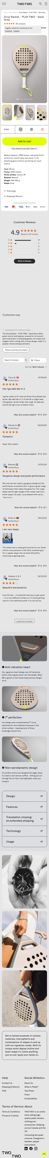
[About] (26, 1149)
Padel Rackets (13, 12)
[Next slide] (43, 112)
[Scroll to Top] (44, 1156)
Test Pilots (29, 1090)
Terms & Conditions (11, 1111)
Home (5, 12)
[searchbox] (13, 360)
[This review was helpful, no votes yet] (39, 414)
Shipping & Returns (11, 1086)
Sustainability (30, 1098)
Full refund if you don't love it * (24, 148)
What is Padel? (31, 1086)
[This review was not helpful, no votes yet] (44, 414)
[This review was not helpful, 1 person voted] (44, 507)
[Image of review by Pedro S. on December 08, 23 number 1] (8, 538)
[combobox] (36, 367)
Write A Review (24, 261)
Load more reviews (24, 621)
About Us (28, 1083)
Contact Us (7, 1083)
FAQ (4, 1090)
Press (27, 1094)
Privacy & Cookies (10, 1115)
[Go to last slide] (6, 112)
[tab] (17, 99)
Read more (7, 497)
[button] (19, 112)
